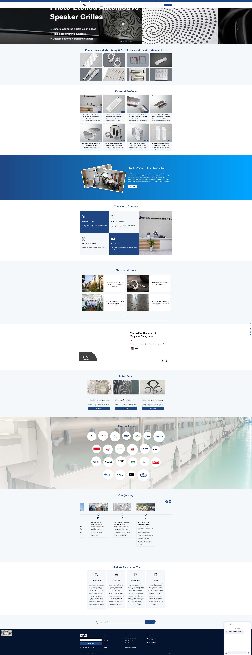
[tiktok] (91, 647)
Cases (146, 5)
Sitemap (105, 647)
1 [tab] (121, 41)
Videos (116, 5)
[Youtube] (163, 1)
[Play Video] (155, 233)
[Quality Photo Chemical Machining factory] (126, 26)
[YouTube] (250, 329)
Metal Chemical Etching (129, 640)
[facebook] (81, 647)
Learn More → (99, 408)
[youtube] (86, 647)
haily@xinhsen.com (93, 1)
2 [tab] (123, 41)
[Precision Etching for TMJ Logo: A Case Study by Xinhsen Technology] (92, 283)
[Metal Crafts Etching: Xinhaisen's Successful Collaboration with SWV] (138, 283)
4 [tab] (128, 41)
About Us (124, 5)
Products (109, 5)
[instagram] (93, 647)
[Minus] (249, 624)
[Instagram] (250, 331)
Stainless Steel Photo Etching (130, 647)
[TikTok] (250, 334)
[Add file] (226, 652)
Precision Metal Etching (129, 644)
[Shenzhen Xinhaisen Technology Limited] (83, 5)
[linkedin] (88, 647)
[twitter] (83, 647)
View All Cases (126, 317)
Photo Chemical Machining (130, 638)
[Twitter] (158, 1)
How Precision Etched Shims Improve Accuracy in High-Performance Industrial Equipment (152, 400)
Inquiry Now (168, 5)
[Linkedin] (161, 1)
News (140, 5)
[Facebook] (156, 1)
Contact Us (132, 5)
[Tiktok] (165, 1)
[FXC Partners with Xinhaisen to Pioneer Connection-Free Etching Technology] (138, 302)
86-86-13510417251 (152, 638)
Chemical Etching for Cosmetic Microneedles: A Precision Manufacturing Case (98, 400)
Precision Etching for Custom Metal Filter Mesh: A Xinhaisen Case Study (125, 399)
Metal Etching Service (129, 642)
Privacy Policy (169, 652)
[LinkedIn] (250, 326)
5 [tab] (130, 41)
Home (101, 5)
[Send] (249, 652)
